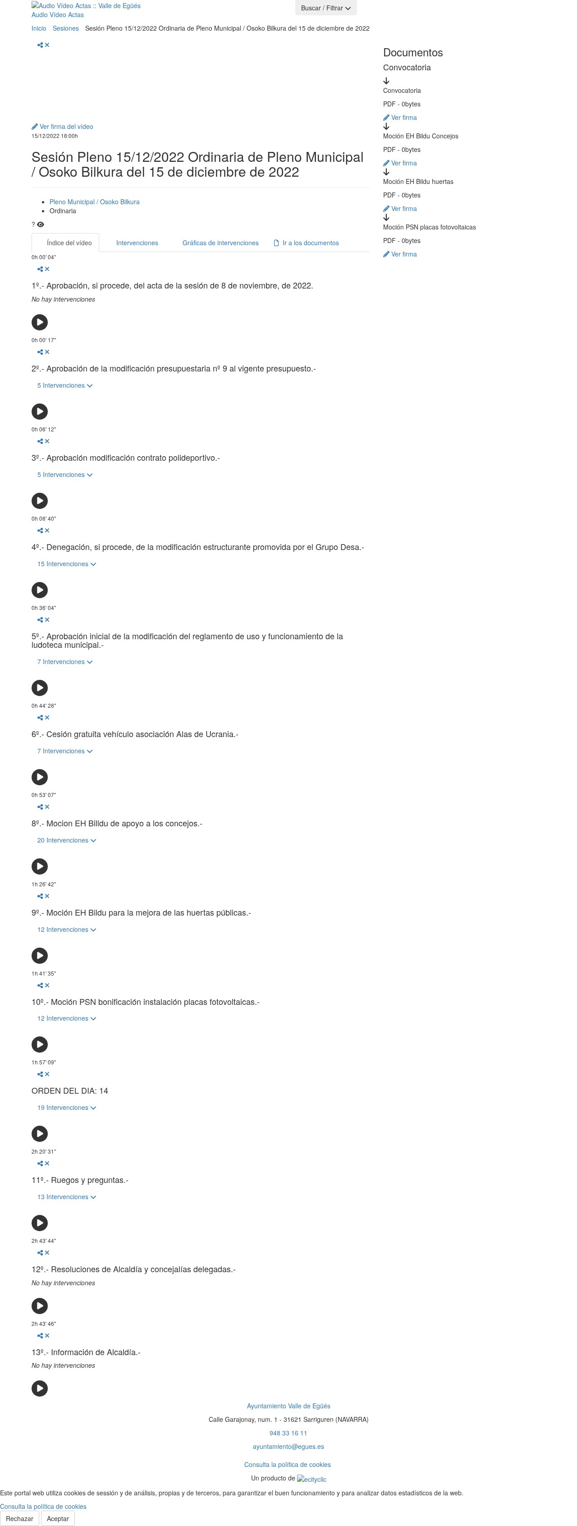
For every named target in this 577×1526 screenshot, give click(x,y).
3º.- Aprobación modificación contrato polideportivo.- (126, 457)
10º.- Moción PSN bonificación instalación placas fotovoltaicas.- (146, 1001)
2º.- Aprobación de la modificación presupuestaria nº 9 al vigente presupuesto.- (174, 368)
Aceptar (58, 1518)
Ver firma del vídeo (65, 126)
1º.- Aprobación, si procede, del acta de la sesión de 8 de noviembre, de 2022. (172, 285)
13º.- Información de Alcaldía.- (86, 1351)
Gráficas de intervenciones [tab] (220, 242)
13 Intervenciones (63, 1196)
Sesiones (66, 27)
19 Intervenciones (63, 1107)
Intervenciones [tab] (136, 242)
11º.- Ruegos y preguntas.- (80, 1179)
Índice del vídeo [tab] (68, 242)
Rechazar (19, 1518)
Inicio (39, 27)
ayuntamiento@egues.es (288, 1446)
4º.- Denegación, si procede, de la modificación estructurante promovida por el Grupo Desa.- (198, 546)
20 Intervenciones (63, 839)
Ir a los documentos (309, 242)
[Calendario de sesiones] (169, 10)
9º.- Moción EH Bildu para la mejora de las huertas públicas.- (141, 912)
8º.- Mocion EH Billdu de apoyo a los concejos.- (117, 823)
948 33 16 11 (288, 1432)
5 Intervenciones (62, 385)
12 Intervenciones (63, 929)
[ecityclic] (311, 1477)
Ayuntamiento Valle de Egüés (288, 1405)
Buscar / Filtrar (323, 7)
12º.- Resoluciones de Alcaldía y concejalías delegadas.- (134, 1269)
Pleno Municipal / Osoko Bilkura (95, 201)
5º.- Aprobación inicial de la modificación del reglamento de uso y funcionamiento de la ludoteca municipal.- (187, 641)
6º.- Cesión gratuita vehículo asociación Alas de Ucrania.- (135, 733)
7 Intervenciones (62, 661)
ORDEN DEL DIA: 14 (70, 1090)
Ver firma (403, 117)
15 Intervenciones (63, 563)
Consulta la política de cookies (287, 1464)
